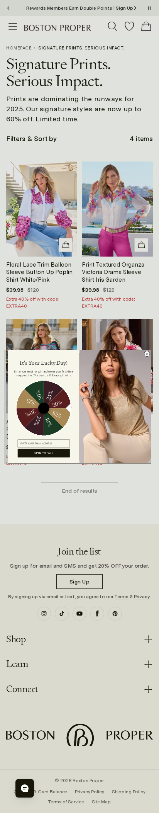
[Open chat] (24, 788)
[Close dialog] (147, 353)
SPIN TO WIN (44, 453)
